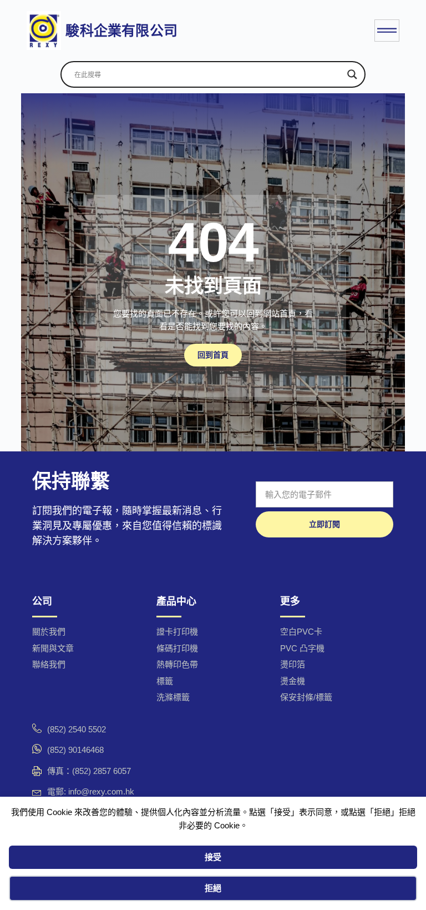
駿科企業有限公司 (121, 30)
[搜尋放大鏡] (352, 74)
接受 (213, 857)
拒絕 (213, 888)
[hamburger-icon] (386, 30)
